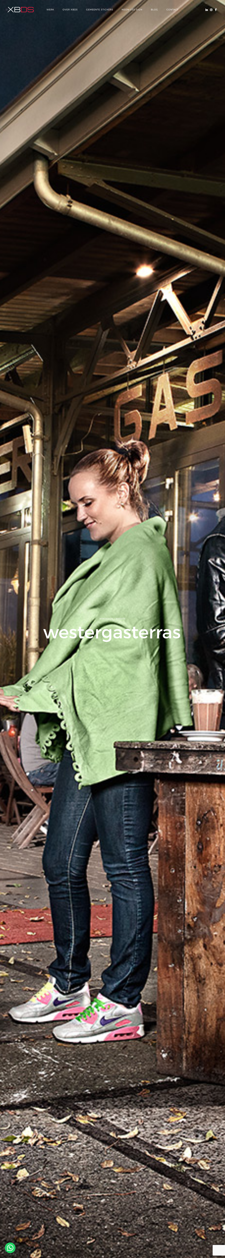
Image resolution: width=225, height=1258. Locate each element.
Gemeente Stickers (99, 9)
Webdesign (106, 618)
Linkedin (206, 9)
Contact (172, 9)
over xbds (70, 9)
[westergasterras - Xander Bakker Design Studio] (20, 9)
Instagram (211, 9)
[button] (10, 1248)
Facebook (215, 9)
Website (121, 618)
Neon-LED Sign (132, 9)
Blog (154, 9)
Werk (50, 9)
